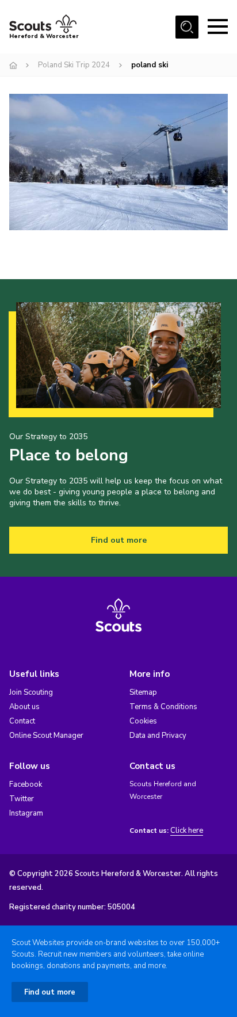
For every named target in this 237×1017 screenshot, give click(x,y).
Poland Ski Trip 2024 (74, 65)
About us (24, 707)
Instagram (26, 813)
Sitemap (143, 692)
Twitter (21, 799)
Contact (22, 721)
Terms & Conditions (163, 707)
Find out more (119, 540)
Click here (186, 831)
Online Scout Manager (46, 735)
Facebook (25, 784)
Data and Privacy (157, 735)
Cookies (143, 721)
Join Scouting (31, 692)
